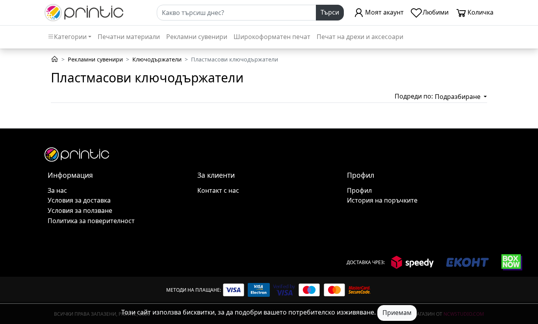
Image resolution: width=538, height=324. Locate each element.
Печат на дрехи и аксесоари (360, 36)
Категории (70, 36)
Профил (359, 190)
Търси (330, 12)
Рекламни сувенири (196, 36)
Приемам (397, 312)
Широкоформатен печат (272, 36)
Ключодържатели (157, 59)
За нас (57, 190)
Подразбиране (458, 96)
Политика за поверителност (91, 220)
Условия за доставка (79, 200)
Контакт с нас (218, 190)
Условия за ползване (80, 210)
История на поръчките (382, 200)
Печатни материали (129, 36)
